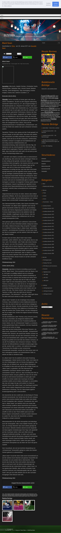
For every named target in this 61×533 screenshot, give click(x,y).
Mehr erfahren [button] (8, 6)
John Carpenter (52, 110)
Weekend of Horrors (46, 120)
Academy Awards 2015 (48, 226)
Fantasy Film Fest (47, 263)
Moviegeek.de (10, 529)
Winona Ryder (15, 495)
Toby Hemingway (30, 493)
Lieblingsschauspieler (48, 291)
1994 (46, 98)
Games (44, 196)
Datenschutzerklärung (46, 161)
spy (41, 119)
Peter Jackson (47, 117)
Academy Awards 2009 (48, 244)
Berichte (44, 257)
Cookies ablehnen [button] (48, 4)
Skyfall (49, 322)
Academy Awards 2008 (48, 247)
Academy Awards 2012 (48, 235)
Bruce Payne (43, 103)
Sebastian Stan (32, 494)
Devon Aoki (59, 105)
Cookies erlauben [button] (55, 4)
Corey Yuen (49, 105)
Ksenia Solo (17, 493)
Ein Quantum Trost (52, 326)
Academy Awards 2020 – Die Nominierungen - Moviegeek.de (48, 338)
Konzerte (45, 269)
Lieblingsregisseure (47, 288)
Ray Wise (53, 117)
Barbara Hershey (11, 494)
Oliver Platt (54, 115)
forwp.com (18, 530)
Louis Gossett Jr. (56, 112)
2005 (53, 98)
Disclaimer (44, 163)
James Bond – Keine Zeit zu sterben (51, 128)
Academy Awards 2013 (48, 232)
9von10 (29, 495)
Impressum (44, 158)
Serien (44, 199)
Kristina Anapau (23, 493)
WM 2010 (46, 280)
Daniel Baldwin (53, 105)
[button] (7, 57)
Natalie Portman (25, 494)
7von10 (44, 96)
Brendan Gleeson (49, 102)
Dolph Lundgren (45, 106)
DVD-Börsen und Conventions (50, 266)
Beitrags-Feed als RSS (46, 166)
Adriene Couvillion (11, 493)
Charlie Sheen (49, 103)
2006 (56, 98)
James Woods (44, 110)
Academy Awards (47, 206)
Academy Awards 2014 (48, 229)
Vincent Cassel (21, 495)
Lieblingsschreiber (47, 294)
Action (44, 100)
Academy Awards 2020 (48, 211)
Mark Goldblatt (52, 114)
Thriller (53, 119)
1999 (49, 98)
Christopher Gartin (18, 494)
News (44, 184)
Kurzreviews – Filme (48, 202)
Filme (44, 193)
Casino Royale (51, 329)
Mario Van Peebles (45, 114)
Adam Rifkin (49, 100)
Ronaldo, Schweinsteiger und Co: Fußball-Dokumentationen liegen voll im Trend (50, 141)
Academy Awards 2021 (48, 208)
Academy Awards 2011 (48, 238)
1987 (56, 96)
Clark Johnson (56, 103)
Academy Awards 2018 (48, 217)
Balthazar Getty (55, 100)
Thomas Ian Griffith (46, 119)
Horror (52, 108)
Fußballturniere (46, 272)
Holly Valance (46, 108)
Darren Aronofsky (8, 495)
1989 (42, 98)
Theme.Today (23, 530)
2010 (6, 493)
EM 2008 (46, 274)
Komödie (49, 112)
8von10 (51, 96)
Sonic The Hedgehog (9, 35)
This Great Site (8, 530)
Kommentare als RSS (46, 168)
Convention (43, 105)
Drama (25, 495)
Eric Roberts (53, 106)
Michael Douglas (47, 115)
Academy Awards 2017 (48, 220)
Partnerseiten (44, 171)
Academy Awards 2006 (48, 253)
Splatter (57, 117)
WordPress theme (31, 530)
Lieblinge (45, 285)
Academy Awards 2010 (48, 241)
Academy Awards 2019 (48, 214)
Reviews (44, 190)
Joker (56, 338)
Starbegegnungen (47, 260)
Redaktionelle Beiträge (48, 186)
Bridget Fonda (57, 102)
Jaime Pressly (57, 108)
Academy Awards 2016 (48, 223)
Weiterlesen (43, 36)
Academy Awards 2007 (48, 250)
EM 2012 (46, 277)
